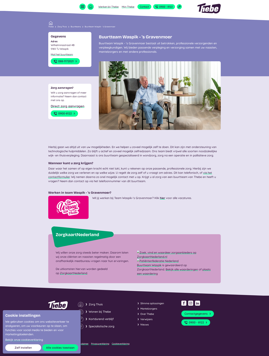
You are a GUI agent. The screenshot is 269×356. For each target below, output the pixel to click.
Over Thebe (147, 313)
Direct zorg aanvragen (67, 106)
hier (162, 198)
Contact (144, 6)
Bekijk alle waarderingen (182, 269)
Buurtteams (76, 26)
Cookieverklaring (121, 343)
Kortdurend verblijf (101, 319)
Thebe (51, 26)
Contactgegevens (196, 313)
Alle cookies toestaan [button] (60, 347)
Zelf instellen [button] (23, 347)
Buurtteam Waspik (149, 265)
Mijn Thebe (128, 6)
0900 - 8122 (166, 6)
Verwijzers (146, 319)
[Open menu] (82, 7)
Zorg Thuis (62, 26)
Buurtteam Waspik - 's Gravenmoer (100, 26)
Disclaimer (83, 343)
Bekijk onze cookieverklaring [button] (24, 339)
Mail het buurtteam (62, 54)
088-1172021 (66, 61)
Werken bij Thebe (108, 6)
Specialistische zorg (101, 326)
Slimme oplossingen (152, 303)
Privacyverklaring (100, 343)
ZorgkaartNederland (73, 273)
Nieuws (144, 324)
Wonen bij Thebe (100, 311)
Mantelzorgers (148, 308)
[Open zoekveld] (179, 6)
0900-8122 (65, 113)
